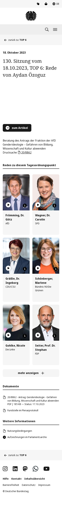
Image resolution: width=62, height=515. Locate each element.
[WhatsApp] (35, 468)
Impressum (44, 485)
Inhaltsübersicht (34, 478)
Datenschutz (28, 485)
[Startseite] (31, 16)
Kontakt (16, 478)
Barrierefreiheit (11, 485)
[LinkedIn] (15, 468)
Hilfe (6, 478)
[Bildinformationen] (25, 205)
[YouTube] (46, 468)
